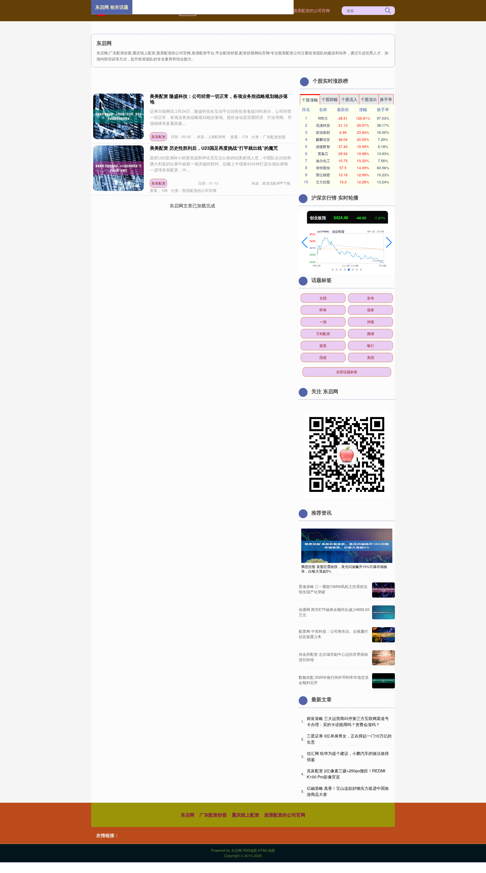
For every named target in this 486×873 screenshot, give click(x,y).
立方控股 (323, 181)
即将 (323, 309)
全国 (323, 297)
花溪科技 (323, 125)
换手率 (386, 99)
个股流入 (349, 99)
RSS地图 (250, 850)
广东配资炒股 (213, 815)
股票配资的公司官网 (311, 10)
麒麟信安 (323, 139)
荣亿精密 (323, 174)
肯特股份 (323, 167)
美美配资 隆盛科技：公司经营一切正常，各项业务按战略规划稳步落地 (219, 99)
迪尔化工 (323, 160)
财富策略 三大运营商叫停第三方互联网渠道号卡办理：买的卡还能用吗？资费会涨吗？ (348, 721)
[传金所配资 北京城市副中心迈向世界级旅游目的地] (383, 657)
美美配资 (158, 136)
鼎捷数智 (323, 146)
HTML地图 (266, 850)
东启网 (187, 815)
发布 (370, 297)
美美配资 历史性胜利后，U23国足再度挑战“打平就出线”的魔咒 (214, 148)
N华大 (323, 118)
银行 (370, 345)
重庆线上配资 (245, 815)
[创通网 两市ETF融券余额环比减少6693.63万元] (383, 612)
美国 (370, 357)
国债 (323, 357)
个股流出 (369, 99)
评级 (370, 321)
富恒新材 (323, 132)
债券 (370, 309)
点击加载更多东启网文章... (192, 205)
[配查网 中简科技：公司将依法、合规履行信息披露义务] (383, 634)
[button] (304, 242)
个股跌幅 (329, 99)
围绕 (370, 333)
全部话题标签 (346, 371)
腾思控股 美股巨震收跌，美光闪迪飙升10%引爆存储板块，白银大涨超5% (344, 569)
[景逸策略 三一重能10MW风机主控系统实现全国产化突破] (383, 590)
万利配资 (323, 333)
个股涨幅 (310, 100)
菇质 (323, 345)
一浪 (323, 321)
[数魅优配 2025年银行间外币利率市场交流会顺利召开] (383, 680)
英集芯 (323, 153)
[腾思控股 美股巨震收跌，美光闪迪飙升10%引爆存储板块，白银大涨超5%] (346, 545)
